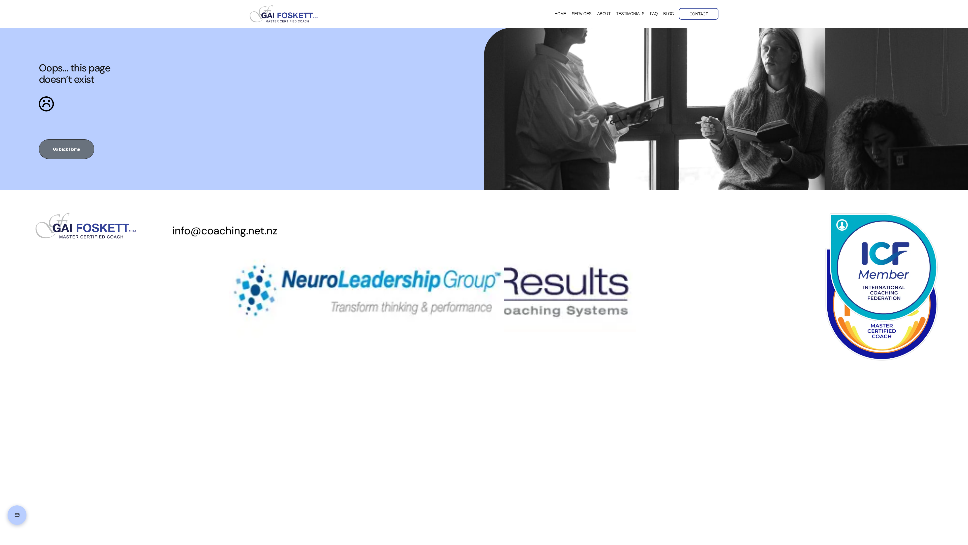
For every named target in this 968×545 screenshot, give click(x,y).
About (604, 14)
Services (582, 14)
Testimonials (630, 14)
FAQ (654, 14)
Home (560, 14)
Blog (668, 14)
